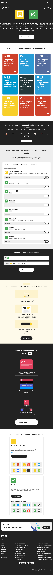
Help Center (3, 549)
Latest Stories (40, 539)
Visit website (13, 452)
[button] (51, 3)
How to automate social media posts (44, 557)
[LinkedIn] (36, 570)
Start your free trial (26, 422)
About (29, 569)
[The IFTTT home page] (4, 3)
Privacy (25, 569)
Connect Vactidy (16, 496)
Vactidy (33, 23)
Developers (4, 569)
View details (7, 177)
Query (11, 192)
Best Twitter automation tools (42, 543)
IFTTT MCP (3, 547)
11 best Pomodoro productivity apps (44, 553)
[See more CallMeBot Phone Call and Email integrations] (16, 470)
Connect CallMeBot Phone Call (19, 456)
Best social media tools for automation (44, 559)
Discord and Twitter (19, 559)
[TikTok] (48, 570)
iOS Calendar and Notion (20, 543)
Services (2, 541)
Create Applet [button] (26, 270)
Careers (8, 569)
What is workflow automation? (43, 547)
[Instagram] (39, 570)
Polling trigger (12, 201)
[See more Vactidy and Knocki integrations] (37, 510)
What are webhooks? (41, 551)
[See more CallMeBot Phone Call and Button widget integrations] (26, 464)
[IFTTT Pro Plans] (17, 191)
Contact (20, 569)
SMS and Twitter (18, 551)
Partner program (15, 569)
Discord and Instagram (19, 541)
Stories (2, 543)
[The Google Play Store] (30, 563)
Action (11, 173)
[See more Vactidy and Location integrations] (16, 504)
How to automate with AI (41, 541)
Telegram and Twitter (19, 557)
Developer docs (4, 557)
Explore (3, 539)
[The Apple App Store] (22, 563)
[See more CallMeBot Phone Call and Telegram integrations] (37, 464)
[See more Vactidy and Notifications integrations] (26, 504)
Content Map (3, 551)
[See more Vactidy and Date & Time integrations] (16, 510)
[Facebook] (33, 570)
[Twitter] (45, 570)
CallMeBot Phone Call (13, 23)
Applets (2, 545)
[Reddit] (50, 570)
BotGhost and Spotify (19, 549)
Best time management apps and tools (44, 545)
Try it (46, 177)
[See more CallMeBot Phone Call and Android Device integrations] (37, 470)
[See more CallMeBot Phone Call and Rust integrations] (16, 464)
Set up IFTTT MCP (26, 141)
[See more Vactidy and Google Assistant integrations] (37, 504)
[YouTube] (42, 570)
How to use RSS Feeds (41, 549)
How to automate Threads (42, 555)
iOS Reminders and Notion (20, 553)
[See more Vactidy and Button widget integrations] (26, 510)
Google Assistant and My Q (20, 547)
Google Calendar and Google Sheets (22, 545)
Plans (2, 555)
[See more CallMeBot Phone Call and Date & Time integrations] (26, 470)
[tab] (5, 164)
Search (2, 553)
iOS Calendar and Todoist (20, 555)
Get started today (26, 37)
